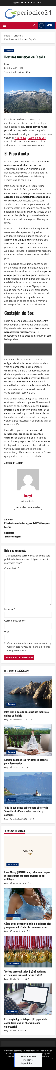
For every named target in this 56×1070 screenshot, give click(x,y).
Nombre (9, 609)
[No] (52, 1058)
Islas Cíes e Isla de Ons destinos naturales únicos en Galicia (26, 713)
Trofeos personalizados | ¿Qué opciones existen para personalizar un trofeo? (25, 973)
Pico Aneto (20, 137)
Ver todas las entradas (28, 507)
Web (6, 631)
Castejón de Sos (37, 137)
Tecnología (12, 864)
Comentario (11, 568)
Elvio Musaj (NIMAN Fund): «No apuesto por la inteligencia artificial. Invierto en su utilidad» (27, 875)
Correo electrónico (15, 620)
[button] (4, 25)
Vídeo (49, 25)
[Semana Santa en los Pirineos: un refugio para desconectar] (28, 740)
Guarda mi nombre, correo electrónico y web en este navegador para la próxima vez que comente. (29, 647)
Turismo (9, 50)
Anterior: (27, 523)
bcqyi (6, 64)
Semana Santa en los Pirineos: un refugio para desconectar (26, 761)
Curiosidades (13, 916)
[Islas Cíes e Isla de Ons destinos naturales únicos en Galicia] (28, 692)
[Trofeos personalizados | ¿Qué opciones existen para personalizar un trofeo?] (28, 951)
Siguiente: (12, 534)
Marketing (12, 1011)
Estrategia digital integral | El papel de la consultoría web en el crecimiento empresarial (25, 1022)
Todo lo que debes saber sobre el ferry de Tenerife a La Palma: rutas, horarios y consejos (26, 811)
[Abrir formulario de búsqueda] (34, 25)
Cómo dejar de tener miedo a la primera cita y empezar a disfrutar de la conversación (27, 925)
